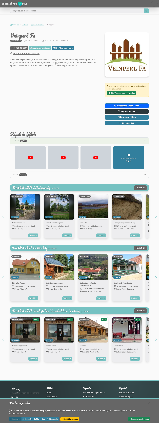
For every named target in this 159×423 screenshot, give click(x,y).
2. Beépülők (27, 419)
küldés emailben (128, 117)
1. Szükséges (15, 419)
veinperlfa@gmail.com (41, 48)
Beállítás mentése (70, 419)
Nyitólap (15, 25)
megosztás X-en (127, 111)
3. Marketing (39, 419)
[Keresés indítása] (146, 10)
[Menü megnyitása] (154, 3)
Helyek (25, 25)
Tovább (32, 235)
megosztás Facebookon (127, 106)
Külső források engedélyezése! (122, 93)
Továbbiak (140, 188)
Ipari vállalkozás (37, 25)
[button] (30, 157)
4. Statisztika (52, 419)
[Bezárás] (149, 403)
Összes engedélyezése (139, 419)
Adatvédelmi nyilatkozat (94, 392)
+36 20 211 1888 (126, 392)
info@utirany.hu (126, 396)
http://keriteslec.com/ (64, 48)
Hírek (48, 392)
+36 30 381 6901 (20, 48)
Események (51, 396)
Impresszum (88, 396)
